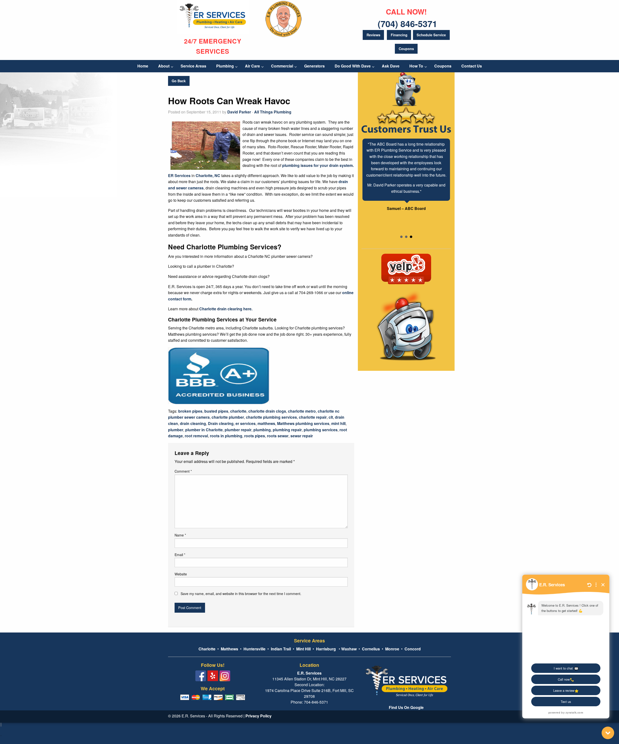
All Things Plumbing (272, 112)
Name (180, 535)
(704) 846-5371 (407, 23)
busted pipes (216, 411)
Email (180, 554)
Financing (399, 34)
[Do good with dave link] (283, 18)
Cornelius (371, 649)
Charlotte (207, 649)
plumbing (262, 429)
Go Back (179, 80)
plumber (175, 429)
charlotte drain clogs (267, 411)
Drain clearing (221, 423)
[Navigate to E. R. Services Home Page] (213, 16)
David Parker (239, 112)
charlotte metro (302, 411)
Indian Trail (281, 649)
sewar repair (301, 436)
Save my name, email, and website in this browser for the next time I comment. (241, 593)
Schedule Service (431, 34)
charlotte (238, 411)
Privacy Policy (258, 716)
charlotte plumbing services (271, 417)
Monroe (392, 649)
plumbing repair (287, 429)
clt (331, 417)
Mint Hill (303, 649)
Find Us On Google (406, 707)
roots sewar (277, 436)
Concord (413, 649)
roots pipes (254, 436)
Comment (183, 471)
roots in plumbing (226, 436)
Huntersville (254, 649)
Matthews (229, 649)
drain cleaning (193, 423)
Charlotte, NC (208, 175)
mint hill (338, 423)
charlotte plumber (228, 417)
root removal (196, 436)
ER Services (179, 175)
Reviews (373, 34)
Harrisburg (326, 649)
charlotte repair (313, 417)
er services (246, 423)
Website (181, 574)
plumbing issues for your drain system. (318, 165)
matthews (266, 423)
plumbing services (321, 429)
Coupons (406, 48)
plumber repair (238, 429)
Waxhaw (349, 649)
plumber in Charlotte (204, 429)
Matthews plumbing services (303, 423)
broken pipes (190, 411)
